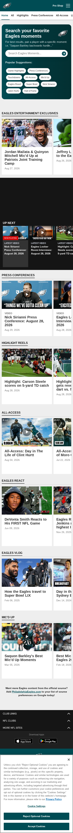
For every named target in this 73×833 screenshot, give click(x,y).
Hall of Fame (30, 91)
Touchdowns (14, 77)
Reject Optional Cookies (36, 816)
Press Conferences (38, 71)
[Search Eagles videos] (64, 53)
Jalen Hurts (13, 91)
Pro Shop (58, 5)
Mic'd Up (45, 77)
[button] (15, 246)
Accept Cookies (36, 826)
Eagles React (14, 84)
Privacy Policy (54, 799)
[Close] (69, 759)
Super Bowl (31, 84)
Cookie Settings (36, 806)
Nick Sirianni (49, 84)
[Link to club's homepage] (7, 4)
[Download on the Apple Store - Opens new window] (23, 741)
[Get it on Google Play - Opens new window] (48, 742)
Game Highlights (16, 71)
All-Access (31, 77)
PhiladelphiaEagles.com (26, 691)
